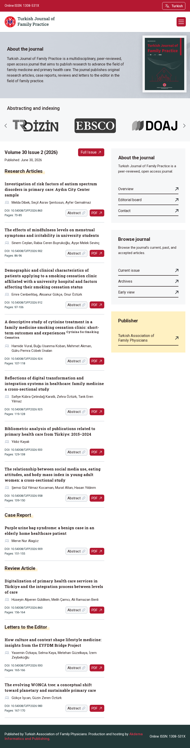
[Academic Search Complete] (95, 125)
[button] (181, 22)
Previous (5, 125)
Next (184, 125)
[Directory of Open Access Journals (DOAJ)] (154, 126)
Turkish (177, 6)
